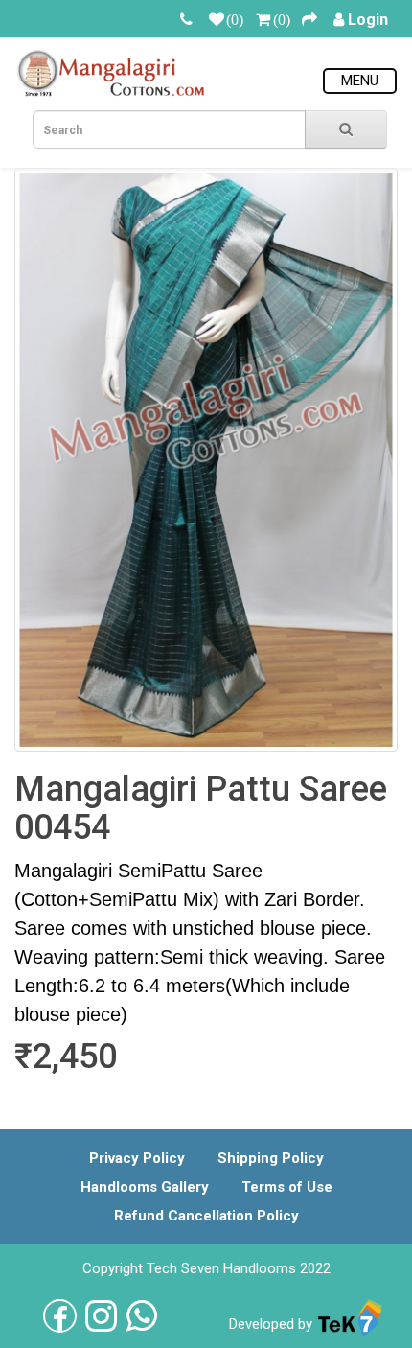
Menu (359, 80)
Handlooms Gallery (144, 1187)
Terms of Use (286, 1187)
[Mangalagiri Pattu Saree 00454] (206, 460)
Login (368, 20)
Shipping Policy (270, 1158)
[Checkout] (309, 20)
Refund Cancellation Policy (206, 1215)
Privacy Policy (137, 1158)
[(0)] (216, 20)
